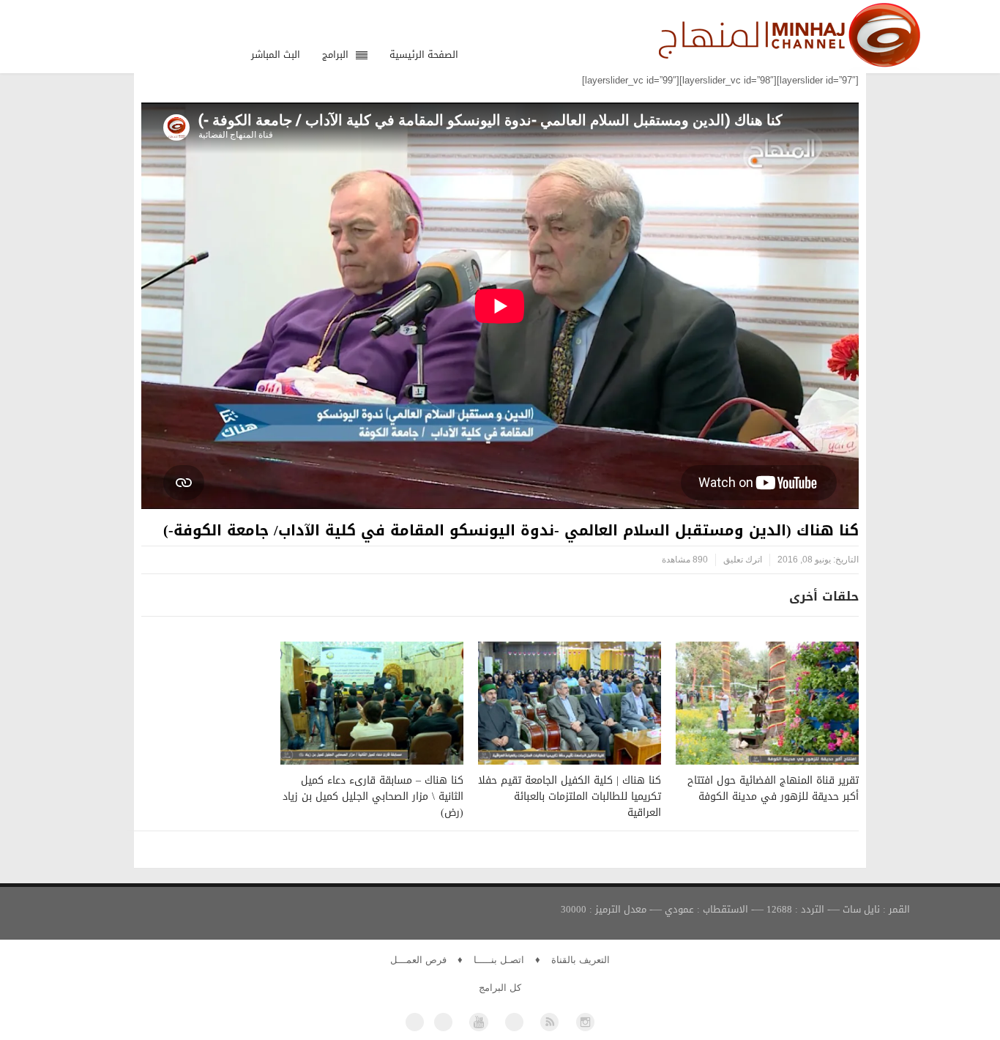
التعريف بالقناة (580, 959)
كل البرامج (500, 987)
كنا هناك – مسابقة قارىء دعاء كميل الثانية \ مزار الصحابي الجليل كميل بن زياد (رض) (373, 796)
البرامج (335, 54)
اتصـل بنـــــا (499, 959)
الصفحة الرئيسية (423, 54)
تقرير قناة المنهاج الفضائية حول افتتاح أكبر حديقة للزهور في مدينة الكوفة (773, 788)
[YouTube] (478, 1022)
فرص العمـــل (418, 959)
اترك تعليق (742, 559)
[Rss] (549, 1022)
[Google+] (514, 1022)
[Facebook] (415, 1022)
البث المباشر (275, 54)
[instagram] (585, 1022)
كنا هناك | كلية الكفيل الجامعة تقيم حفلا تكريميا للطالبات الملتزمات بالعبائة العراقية (569, 796)
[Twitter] (443, 1022)
